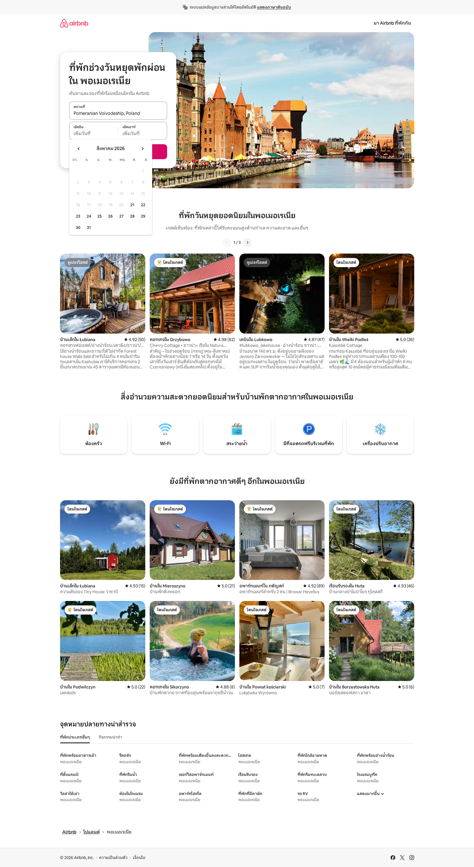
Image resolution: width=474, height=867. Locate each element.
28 (132, 216)
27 (121, 216)
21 (132, 204)
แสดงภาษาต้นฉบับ (274, 7)
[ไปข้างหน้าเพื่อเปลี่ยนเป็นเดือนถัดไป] (142, 148)
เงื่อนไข (139, 857)
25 (99, 216)
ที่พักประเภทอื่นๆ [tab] (75, 737)
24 (89, 216)
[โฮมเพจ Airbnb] (74, 23)
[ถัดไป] (247, 242)
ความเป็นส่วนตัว (113, 857)
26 (110, 216)
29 (143, 216)
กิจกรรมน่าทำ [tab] (110, 737)
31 (89, 227)
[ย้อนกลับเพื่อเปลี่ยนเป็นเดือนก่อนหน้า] (79, 148)
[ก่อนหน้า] (226, 242)
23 (78, 216)
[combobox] (118, 113)
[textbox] (94, 133)
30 (78, 227)
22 (143, 204)
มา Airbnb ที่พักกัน (392, 23)
